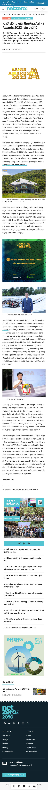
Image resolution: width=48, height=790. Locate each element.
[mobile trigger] (4, 8)
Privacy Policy (29, 2)
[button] (24, 543)
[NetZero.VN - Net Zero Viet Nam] (17, 8)
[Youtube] (9, 723)
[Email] (24, 786)
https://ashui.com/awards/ (14, 164)
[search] (31, 9)
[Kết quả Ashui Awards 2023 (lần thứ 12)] (39, 691)
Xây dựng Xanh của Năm (30, 490)
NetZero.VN (6, 49)
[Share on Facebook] (13, 786)
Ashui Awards (16, 490)
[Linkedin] (27, 723)
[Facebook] (4, 723)
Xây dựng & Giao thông (22, 18)
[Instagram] (14, 723)
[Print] (34, 786)
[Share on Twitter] (18, 786)
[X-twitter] (23, 723)
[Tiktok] (18, 723)
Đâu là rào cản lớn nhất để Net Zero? (22, 628)
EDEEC (5, 329)
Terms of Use (9, 4)
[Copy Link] (29, 786)
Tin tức (7, 18)
